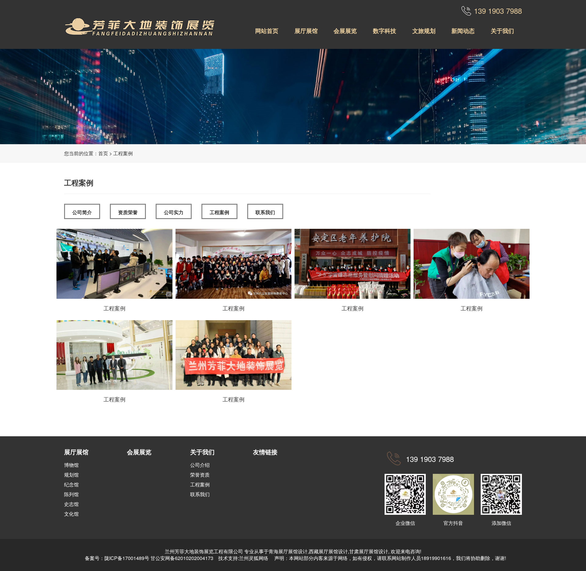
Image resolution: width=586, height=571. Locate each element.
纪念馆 (71, 484)
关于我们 (502, 30)
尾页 (474, 446)
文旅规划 (424, 30)
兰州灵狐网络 (254, 558)
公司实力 (173, 212)
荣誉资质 (200, 474)
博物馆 (71, 464)
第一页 (446, 446)
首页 (103, 153)
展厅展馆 (306, 30)
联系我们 (265, 212)
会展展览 (345, 30)
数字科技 (384, 30)
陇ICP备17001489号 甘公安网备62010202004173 (158, 558)
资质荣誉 (128, 212)
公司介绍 (200, 464)
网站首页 (266, 30)
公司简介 (82, 212)
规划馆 (71, 474)
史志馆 (71, 503)
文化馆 (71, 513)
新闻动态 (463, 30)
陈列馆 (71, 494)
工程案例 (123, 153)
